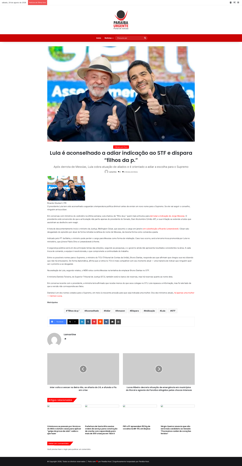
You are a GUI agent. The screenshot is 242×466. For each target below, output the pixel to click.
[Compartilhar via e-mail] (112, 321)
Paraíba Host (106, 461)
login (66, 449)
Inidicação (150, 310)
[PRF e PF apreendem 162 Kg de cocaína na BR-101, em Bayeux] (140, 414)
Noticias (108, 38)
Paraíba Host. (144, 461)
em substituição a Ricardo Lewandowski (161, 229)
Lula (163, 310)
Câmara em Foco (121, 147)
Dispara (135, 310)
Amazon (121, 310)
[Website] (65, 338)
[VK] (106, 321)
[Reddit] (100, 321)
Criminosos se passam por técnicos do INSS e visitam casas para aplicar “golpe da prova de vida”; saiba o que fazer (64, 430)
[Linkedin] (82, 321)
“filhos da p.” (73, 310)
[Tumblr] (88, 321)
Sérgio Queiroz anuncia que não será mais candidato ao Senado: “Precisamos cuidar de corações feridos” (176, 430)
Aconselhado (92, 310)
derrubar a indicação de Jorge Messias (167, 216)
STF (173, 310)
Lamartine (112, 172)
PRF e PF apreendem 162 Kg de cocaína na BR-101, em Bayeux (136, 427)
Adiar (107, 310)
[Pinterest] (94, 321)
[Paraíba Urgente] (121, 19)
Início (98, 38)
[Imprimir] (118, 321)
